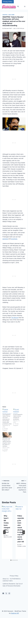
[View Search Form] (18, 6)
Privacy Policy (7, 1)
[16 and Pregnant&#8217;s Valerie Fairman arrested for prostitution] (17, 411)
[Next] (23, 532)
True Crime (11, 14)
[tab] (10, 560)
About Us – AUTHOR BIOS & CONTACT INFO (11, 580)
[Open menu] (24, 6)
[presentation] (7, 509)
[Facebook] (3, 593)
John (6, 535)
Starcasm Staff (8, 28)
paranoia (5, 239)
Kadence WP (15, 613)
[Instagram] (9, 593)
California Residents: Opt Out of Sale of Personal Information (12, 585)
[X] (6, 593)
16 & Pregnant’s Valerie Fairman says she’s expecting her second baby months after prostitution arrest (7, 419)
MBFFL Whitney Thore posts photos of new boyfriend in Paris (21, 486)
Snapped (4, 14)
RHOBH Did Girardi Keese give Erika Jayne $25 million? (7, 485)
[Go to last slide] (4, 532)
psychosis (14, 239)
